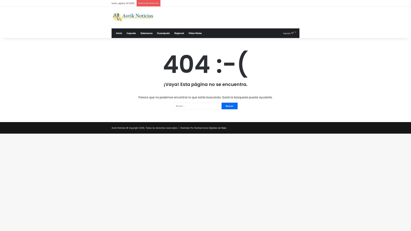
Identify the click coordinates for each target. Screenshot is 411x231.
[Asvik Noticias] (136, 17)
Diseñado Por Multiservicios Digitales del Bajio (203, 128)
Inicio (119, 33)
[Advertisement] (237, 17)
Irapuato (131, 33)
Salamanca (146, 33)
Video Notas (195, 33)
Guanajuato (163, 33)
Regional (179, 33)
